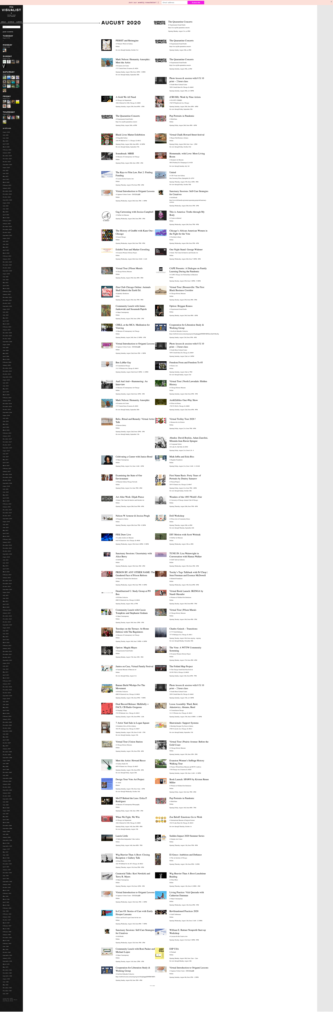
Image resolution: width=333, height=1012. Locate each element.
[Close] (331, 1)
